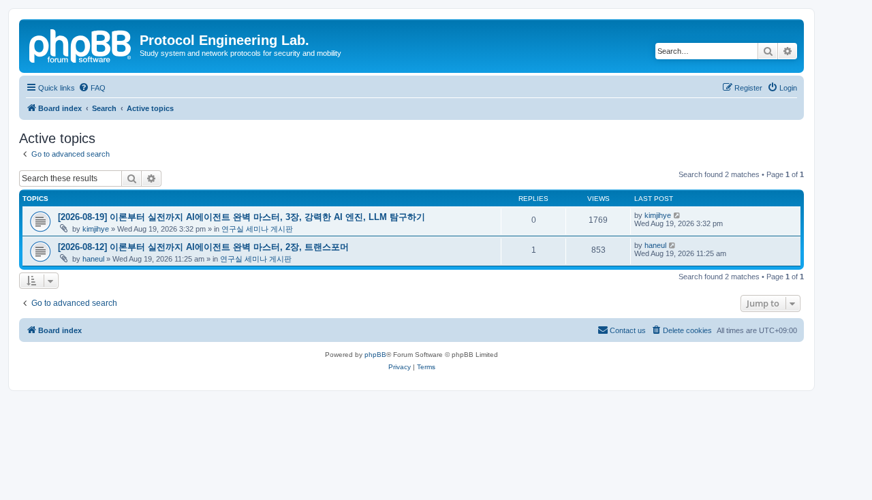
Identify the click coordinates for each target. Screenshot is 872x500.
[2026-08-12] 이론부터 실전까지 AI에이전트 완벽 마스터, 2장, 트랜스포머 (203, 247)
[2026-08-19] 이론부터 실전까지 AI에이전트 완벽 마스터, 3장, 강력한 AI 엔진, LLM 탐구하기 (241, 217)
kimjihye (95, 229)
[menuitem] (92, 88)
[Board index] (81, 44)
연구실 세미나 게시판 (257, 229)
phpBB (375, 354)
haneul (93, 259)
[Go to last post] (677, 215)
